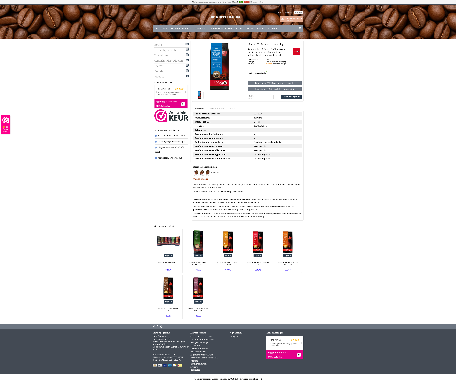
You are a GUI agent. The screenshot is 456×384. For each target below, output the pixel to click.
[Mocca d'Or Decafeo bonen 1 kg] (199, 95)
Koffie (164, 28)
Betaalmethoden (198, 351)
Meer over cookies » (257, 2)
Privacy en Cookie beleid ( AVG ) (204, 358)
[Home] (157, 28)
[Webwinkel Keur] (171, 115)
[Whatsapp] (158, 326)
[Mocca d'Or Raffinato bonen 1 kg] (168, 288)
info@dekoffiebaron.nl (163, 344)
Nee (246, 2)
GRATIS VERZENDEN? (201, 336)
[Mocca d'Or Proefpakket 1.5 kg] (168, 242)
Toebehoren (200, 28)
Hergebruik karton (199, 349)
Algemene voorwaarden (201, 355)
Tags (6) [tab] (232, 108)
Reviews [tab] (212, 108)
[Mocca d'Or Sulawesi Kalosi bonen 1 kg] (198, 288)
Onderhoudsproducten (221, 28)
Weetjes (260, 28)
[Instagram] (161, 326)
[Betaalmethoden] (167, 365)
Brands (249, 28)
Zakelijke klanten (198, 364)
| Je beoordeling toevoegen (279, 64)
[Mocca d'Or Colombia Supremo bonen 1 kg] (228, 242)
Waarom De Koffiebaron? (202, 339)
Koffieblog (273, 28)
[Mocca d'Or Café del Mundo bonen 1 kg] (287, 242)
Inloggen (279, 12)
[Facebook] (154, 326)
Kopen (167, 255)
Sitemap (194, 361)
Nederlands (298, 12)
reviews (194, 367)
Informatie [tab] (199, 108)
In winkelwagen (290, 97)
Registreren (288, 12)
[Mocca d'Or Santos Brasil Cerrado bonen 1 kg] (198, 242)
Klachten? (195, 345)
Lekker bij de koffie (181, 28)
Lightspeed (256, 379)
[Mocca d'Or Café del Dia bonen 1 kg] (258, 242)
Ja (241, 2)
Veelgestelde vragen (199, 342)
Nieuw (239, 28)
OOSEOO (234, 379)
